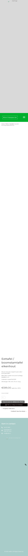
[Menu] (24, 117)
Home (3, 124)
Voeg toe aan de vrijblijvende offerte (13, 402)
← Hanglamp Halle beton (8, 408)
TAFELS (7, 124)
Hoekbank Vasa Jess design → (19, 411)
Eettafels (12, 124)
